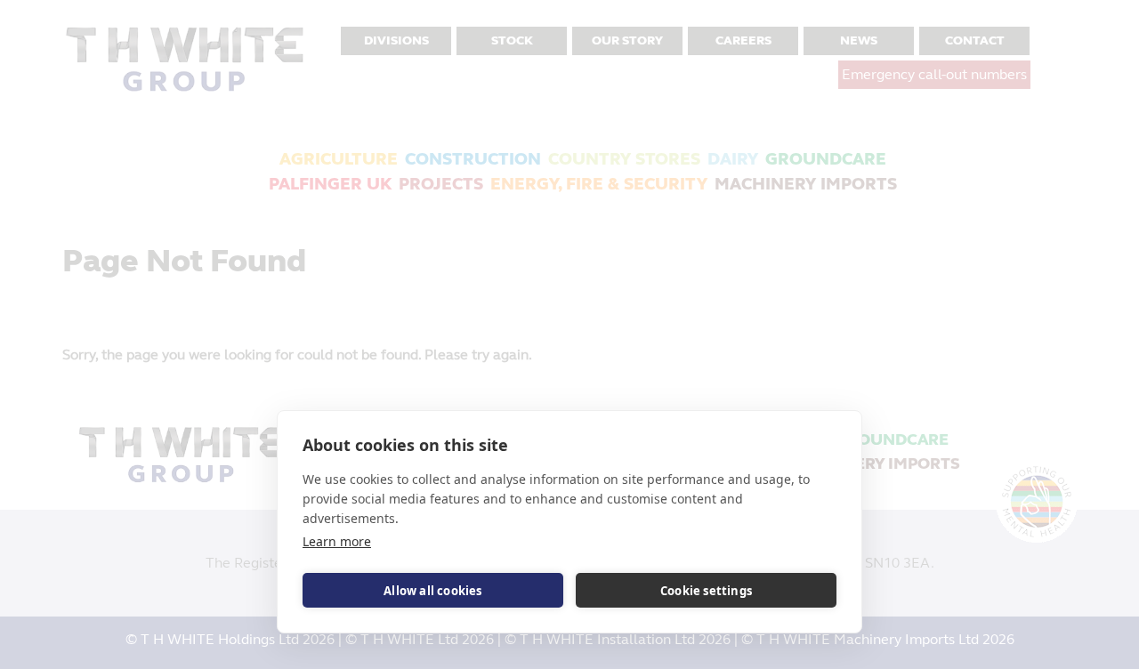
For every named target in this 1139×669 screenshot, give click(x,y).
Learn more (337, 541)
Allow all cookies (432, 591)
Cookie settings (706, 591)
